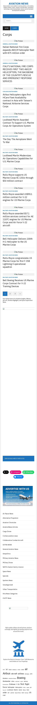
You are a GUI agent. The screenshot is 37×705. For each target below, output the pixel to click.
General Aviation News (10, 44)
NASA (20, 690)
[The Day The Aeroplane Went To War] (18, 133)
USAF (4, 695)
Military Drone (8, 562)
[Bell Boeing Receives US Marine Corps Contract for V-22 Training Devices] (18, 274)
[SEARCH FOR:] (18, 20)
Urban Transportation (10, 589)
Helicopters (18, 687)
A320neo (14, 669)
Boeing (21, 678)
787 (7, 669)
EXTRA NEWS (7, 545)
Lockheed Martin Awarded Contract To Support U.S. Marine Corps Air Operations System (18, 123)
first (22, 684)
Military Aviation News (10, 117)
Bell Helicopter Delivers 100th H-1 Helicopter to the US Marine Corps (18, 241)
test (23, 692)
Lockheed (10, 690)
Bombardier (6, 681)
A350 (19, 669)
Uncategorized (8, 585)
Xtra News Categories (10, 594)
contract (17, 681)
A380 (22, 669)
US (30, 693)
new (27, 690)
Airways (27, 674)
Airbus (6, 673)
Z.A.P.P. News (7, 598)
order (5, 693)
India (24, 687)
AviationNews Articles (10, 527)
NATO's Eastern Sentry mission (13, 567)
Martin (16, 690)
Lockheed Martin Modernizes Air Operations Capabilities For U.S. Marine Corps (18, 158)
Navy (24, 690)
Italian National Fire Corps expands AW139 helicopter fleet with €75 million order (18, 50)
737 (4, 669)
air (26, 669)
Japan (27, 687)
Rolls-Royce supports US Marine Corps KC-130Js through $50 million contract (18, 178)
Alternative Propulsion (10, 518)
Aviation (5, 678)
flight (27, 684)
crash (21, 681)
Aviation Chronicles (9, 522)
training (26, 692)
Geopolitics (7, 554)
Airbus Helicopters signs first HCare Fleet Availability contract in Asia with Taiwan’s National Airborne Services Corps (17, 100)
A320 (10, 669)
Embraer (12, 684)
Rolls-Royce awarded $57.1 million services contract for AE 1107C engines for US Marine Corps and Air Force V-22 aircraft (18, 219)
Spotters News (8, 580)
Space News (7, 571)
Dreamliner (5, 684)
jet (30, 687)
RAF (8, 692)
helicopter (11, 687)
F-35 (18, 684)
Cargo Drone (7, 531)
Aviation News (12, 678)
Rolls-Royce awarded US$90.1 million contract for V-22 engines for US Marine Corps (17, 197)
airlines (21, 674)
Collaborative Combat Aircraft (13, 540)
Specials (5, 576)
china (12, 681)
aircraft (14, 674)
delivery (26, 681)
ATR (31, 674)
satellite (12, 692)
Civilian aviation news (10, 91)
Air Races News (8, 513)
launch (4, 690)
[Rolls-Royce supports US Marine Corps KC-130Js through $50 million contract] (18, 169)
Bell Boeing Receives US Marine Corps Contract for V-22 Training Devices (18, 283)
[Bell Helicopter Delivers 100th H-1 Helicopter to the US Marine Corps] (18, 233)
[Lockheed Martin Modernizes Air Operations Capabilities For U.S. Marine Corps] (18, 149)
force (5, 687)
